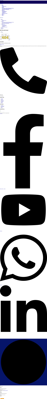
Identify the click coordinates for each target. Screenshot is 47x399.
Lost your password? (6, 390)
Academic (3, 7)
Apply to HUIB (3, 24)
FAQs (1, 107)
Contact (2, 15)
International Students (4, 11)
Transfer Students (4, 25)
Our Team (2, 99)
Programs (2, 101)
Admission (3, 10)
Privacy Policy (2, 106)
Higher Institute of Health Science (5, 9)
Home (1, 19)
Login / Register (1, 3)
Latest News (2, 100)
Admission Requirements (4, 13)
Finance (2, 27)
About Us (3, 5)
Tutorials (2, 105)
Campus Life (3, 14)
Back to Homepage (2, 44)
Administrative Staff (4, 6)
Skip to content (1, 0)
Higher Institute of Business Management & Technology (8, 8)
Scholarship (3, 12)
